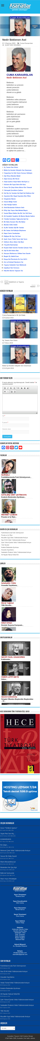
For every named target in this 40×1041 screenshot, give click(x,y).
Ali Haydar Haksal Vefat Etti (10, 994)
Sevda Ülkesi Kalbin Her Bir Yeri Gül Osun (18, 213)
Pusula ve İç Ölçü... (9, 517)
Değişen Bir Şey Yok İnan (12, 236)
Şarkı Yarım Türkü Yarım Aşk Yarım (15, 239)
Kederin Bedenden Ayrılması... (13, 497)
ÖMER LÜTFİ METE (10, 677)
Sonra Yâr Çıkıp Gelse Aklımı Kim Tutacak (18, 187)
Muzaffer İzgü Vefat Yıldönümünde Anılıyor (15, 1016)
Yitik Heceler (4, 1011)
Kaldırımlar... (6, 659)
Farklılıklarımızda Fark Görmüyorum (13, 966)
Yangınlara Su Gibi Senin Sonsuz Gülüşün (18, 173)
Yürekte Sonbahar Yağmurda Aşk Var (16, 219)
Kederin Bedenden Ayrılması (10, 988)
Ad (3, 416)
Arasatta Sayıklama (7, 977)
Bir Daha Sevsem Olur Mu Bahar (14, 222)
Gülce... (4, 679)
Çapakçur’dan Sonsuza (11, 268)
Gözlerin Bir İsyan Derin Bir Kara (15, 184)
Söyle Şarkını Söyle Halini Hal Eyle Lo (16, 181)
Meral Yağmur (7, 603)
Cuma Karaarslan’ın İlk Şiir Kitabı (13, 315)
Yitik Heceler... (6, 605)
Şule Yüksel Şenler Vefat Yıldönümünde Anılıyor (17, 999)
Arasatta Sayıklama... (9, 585)
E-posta (5, 422)
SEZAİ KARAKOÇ (9, 697)
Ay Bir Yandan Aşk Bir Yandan (14, 227)
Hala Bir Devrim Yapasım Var (13, 270)
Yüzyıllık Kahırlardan (11, 245)
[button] (4, 388)
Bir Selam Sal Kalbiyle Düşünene (15, 230)
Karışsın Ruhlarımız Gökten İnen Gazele (17, 253)
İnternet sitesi (6, 429)
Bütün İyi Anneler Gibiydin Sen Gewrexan (17, 170)
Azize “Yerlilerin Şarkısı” (8, 828)
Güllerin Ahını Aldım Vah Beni (14, 242)
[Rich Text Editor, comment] (20, 402)
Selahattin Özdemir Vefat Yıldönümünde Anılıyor (17, 1005)
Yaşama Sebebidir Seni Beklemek (15, 265)
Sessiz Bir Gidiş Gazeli (8, 856)
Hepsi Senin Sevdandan (12, 233)
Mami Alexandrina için (8, 862)
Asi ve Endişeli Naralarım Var (13, 262)
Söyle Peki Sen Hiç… (7, 833)
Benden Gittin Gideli (10, 225)
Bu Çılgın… (4, 845)
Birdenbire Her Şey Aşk (8, 867)
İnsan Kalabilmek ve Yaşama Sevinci (14, 282)
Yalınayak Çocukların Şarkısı (13, 190)
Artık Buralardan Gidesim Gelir (14, 207)
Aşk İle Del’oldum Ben (11, 250)
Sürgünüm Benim (10, 199)
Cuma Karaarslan (26, 43)
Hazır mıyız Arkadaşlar (8, 879)
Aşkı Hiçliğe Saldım (10, 204)
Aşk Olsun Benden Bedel (12, 176)
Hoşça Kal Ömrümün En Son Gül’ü (15, 259)
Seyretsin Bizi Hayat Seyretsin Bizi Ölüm (17, 196)
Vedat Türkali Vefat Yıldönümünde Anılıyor (15, 983)
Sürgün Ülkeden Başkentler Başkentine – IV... (17, 700)
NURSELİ (5, 475)
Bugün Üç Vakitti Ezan (11, 256)
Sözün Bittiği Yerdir (10, 202)
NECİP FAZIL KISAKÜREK (13, 657)
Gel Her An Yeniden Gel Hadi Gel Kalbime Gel (19, 193)
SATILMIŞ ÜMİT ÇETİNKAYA (14, 495)
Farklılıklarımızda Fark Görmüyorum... (16, 477)
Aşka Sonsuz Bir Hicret (11, 179)
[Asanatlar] (20, 6)
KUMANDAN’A (5, 839)
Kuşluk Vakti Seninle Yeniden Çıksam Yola (18, 248)
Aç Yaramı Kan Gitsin (11, 167)
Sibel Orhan (6, 623)
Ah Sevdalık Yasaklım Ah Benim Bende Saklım (19, 216)
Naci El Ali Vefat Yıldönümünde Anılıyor (14, 971)
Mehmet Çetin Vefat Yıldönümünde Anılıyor (15, 850)
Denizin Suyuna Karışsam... (12, 625)
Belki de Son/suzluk (7, 873)
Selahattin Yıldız (8, 583)
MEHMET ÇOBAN (9, 515)
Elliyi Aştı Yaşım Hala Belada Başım (16, 210)
